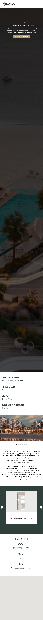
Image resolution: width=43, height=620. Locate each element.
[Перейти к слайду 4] (22, 444)
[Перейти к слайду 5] (24, 444)
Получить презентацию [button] (21, 36)
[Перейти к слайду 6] (26, 444)
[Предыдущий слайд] (2, 428)
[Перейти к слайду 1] (16, 444)
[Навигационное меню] (39, 4)
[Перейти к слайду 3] (20, 444)
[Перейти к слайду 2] (18, 444)
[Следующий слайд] (41, 428)
